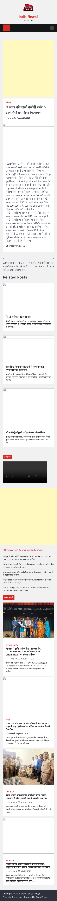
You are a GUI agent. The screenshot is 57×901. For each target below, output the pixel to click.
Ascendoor (17, 897)
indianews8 (12, 658)
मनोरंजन (9, 645)
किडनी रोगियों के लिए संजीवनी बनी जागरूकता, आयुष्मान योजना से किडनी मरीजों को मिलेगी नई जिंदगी (27, 581)
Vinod (10, 733)
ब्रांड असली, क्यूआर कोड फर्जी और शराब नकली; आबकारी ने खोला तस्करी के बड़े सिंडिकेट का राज (28, 573)
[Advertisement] (28, 68)
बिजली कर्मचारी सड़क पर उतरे (18, 316)
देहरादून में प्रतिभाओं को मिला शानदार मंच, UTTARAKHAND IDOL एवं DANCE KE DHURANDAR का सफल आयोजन (27, 558)
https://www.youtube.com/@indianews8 (23, 550)
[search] (52, 28)
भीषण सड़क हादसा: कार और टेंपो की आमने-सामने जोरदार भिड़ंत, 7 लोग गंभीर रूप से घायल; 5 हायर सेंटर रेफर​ (27, 589)
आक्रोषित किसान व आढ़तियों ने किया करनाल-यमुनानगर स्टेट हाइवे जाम (25, 368)
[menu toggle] (13, 27)
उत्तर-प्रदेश (10, 792)
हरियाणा (8, 103)
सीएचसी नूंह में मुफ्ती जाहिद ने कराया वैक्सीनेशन (25, 432)
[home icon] (6, 28)
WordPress (41, 897)
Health (10, 861)
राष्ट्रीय (15, 645)
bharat (11, 118)
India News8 (28, 16)
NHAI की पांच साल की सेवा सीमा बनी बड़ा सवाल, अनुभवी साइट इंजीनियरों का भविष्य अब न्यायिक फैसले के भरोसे (28, 565)
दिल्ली (8, 720)
